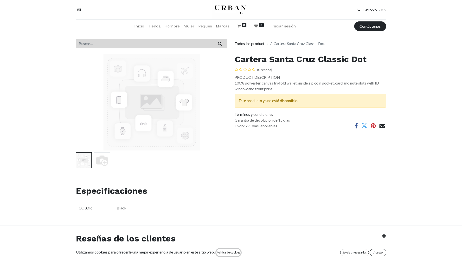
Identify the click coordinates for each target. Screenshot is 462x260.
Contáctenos (370, 26)
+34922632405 (374, 10)
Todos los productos (251, 43)
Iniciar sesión (283, 26)
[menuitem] (139, 26)
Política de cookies (228, 252)
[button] (87, 102)
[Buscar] (220, 43)
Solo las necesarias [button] (354, 252)
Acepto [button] (378, 252)
